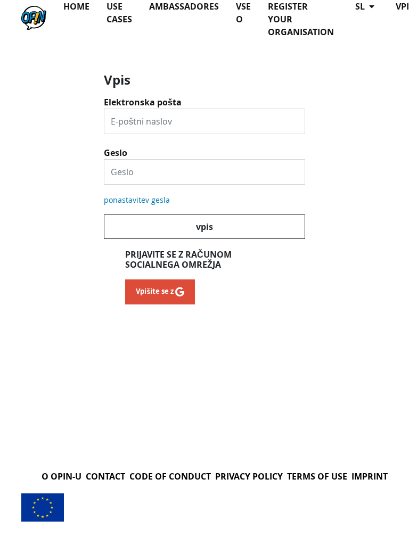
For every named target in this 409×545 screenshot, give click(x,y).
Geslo (115, 149)
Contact (105, 476)
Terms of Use (317, 476)
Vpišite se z (155, 291)
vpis (204, 227)
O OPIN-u (61, 476)
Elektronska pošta (143, 98)
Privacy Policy (249, 476)
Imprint (369, 476)
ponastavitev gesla (137, 200)
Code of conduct (170, 476)
